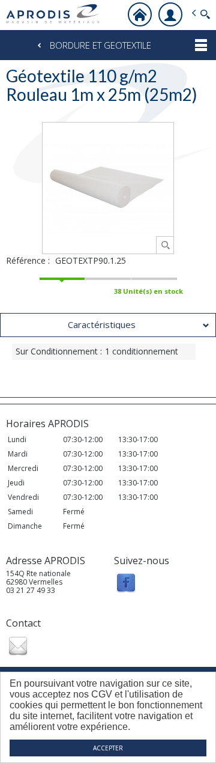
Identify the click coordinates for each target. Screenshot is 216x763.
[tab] (108, 325)
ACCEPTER (108, 748)
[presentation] (108, 325)
